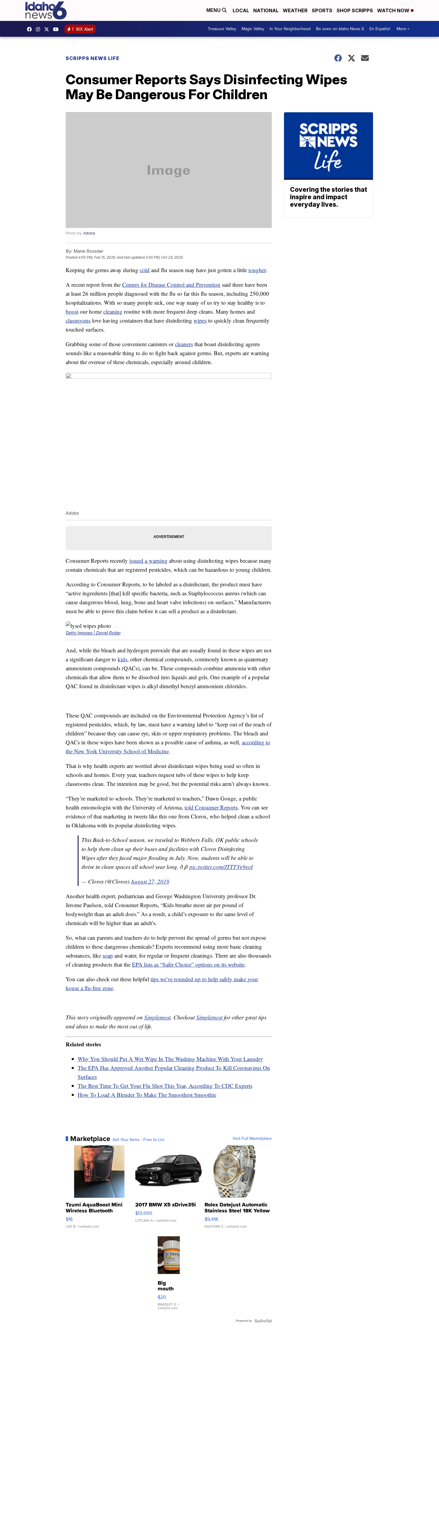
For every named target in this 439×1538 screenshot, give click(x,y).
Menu (214, 10)
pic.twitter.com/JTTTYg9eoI (221, 866)
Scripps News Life (92, 58)
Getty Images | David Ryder (93, 632)
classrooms (78, 320)
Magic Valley (253, 29)
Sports (322, 10)
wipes (200, 320)
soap (107, 955)
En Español (379, 29)
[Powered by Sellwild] (263, 1321)
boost (72, 311)
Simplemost (157, 1017)
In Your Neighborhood (290, 29)
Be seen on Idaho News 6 (340, 29)
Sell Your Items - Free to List (138, 1140)
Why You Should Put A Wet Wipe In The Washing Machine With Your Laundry (170, 1058)
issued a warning (148, 560)
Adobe (89, 233)
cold (145, 270)
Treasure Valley (222, 29)
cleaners (184, 344)
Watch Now (394, 10)
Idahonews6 (31, 29)
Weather (295, 10)
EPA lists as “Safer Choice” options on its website (188, 964)
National (266, 10)
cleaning (112, 311)
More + (403, 29)
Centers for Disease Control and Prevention (171, 284)
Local (241, 10)
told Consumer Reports (211, 807)
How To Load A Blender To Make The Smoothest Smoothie (147, 1094)
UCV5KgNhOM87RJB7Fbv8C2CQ (57, 29)
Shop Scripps (355, 10)
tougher (257, 270)
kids (122, 659)
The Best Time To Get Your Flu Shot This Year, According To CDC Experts (165, 1085)
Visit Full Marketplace (252, 1139)
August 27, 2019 (150, 881)
